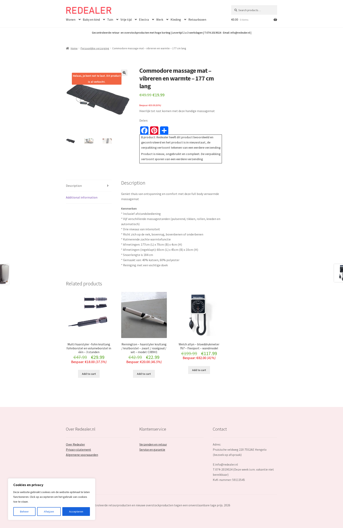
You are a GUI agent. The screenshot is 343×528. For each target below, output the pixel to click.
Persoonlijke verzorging (95, 48)
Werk (159, 19)
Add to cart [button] (89, 374)
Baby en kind (91, 19)
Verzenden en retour (153, 444)
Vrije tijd (126, 19)
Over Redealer (75, 444)
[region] (51, 499)
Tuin (110, 19)
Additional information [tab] (81, 197)
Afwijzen (49, 511)
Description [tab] (74, 186)
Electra (144, 19)
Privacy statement (78, 449)
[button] (124, 73)
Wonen (70, 19)
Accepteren (76, 511)
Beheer (24, 511)
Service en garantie (152, 449)
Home (74, 48)
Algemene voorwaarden (82, 455)
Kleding (176, 19)
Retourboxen (197, 19)
